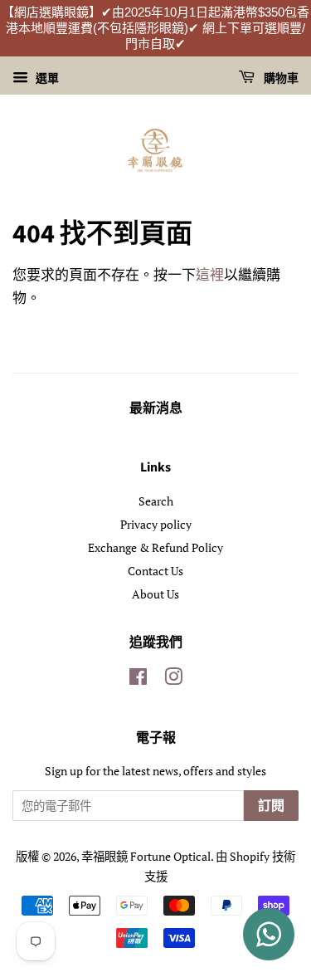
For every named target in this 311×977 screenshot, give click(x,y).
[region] (155, 28)
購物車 (280, 79)
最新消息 (155, 408)
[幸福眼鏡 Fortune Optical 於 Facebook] (138, 679)
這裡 (210, 274)
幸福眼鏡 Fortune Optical (146, 856)
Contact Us (155, 571)
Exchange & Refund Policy (155, 547)
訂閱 (271, 806)
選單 (45, 77)
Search (155, 501)
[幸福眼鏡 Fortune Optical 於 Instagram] (173, 679)
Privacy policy (156, 524)
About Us (155, 594)
